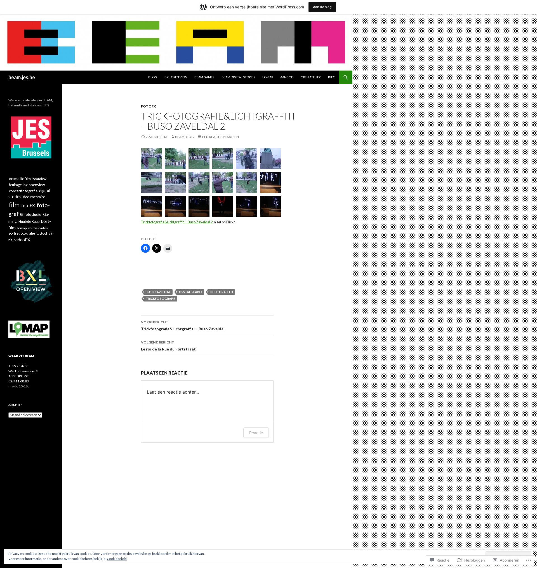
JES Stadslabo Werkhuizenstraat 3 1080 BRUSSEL (23, 371)
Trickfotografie (160, 298)
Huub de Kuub (28, 221)
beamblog (184, 137)
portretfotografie (22, 233)
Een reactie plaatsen (220, 137)
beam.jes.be (21, 77)
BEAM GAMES (204, 77)
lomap (22, 228)
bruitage (15, 185)
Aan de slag (322, 7)
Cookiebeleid (117, 559)
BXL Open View (175, 77)
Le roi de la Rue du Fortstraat (168, 345)
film (14, 205)
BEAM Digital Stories (238, 77)
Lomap (267, 77)
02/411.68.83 (18, 381)
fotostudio (33, 214)
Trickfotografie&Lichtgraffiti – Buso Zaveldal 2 (177, 222)
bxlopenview (34, 184)
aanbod (286, 77)
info (331, 77)
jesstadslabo (190, 292)
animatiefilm (20, 178)
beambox (39, 179)
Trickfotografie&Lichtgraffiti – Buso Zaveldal (183, 325)
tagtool (42, 233)
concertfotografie (23, 191)
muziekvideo (38, 228)
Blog (152, 77)
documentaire (34, 197)
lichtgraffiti (221, 292)
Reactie (256, 432)
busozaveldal (158, 292)
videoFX (22, 239)
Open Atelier (311, 77)
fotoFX (148, 106)
